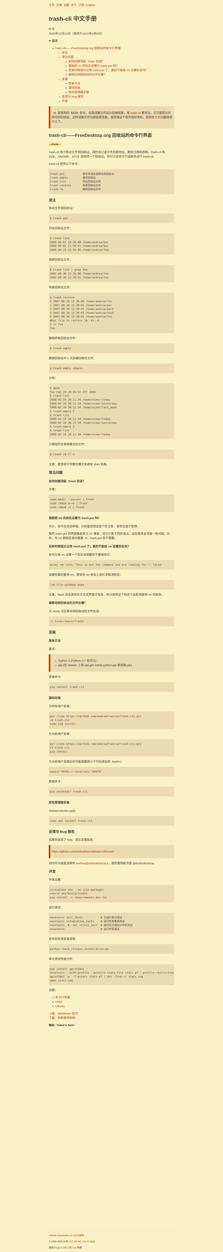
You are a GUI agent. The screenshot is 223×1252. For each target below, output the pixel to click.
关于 (74, 5)
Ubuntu (60, 1006)
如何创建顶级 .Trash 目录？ (86, 61)
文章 (59, 5)
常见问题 (68, 57)
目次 (55, 41)
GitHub (52, 1235)
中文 (55, 121)
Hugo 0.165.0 (61, 1247)
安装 (65, 79)
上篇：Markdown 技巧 (63, 1013)
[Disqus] (111, 1100)
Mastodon (63, 1235)
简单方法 (74, 83)
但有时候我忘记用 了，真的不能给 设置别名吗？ (108, 70)
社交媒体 (79, 1235)
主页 (52, 5)
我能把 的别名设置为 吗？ (93, 65)
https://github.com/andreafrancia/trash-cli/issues (83, 851)
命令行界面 (62, 997)
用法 (65, 52)
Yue (74, 1247)
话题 (66, 5)
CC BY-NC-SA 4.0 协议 (82, 1241)
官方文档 (157, 117)
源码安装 (74, 87)
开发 (65, 101)
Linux (58, 1001)
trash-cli (135, 113)
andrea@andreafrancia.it (92, 863)
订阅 (81, 5)
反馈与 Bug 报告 (72, 96)
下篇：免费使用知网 (62, 1018)
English (90, 5)
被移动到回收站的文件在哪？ (87, 74)
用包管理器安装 (78, 92)
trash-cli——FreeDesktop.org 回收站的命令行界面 (88, 48)
